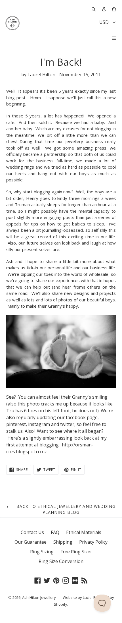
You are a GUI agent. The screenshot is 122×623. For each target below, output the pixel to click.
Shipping (62, 542)
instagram (39, 424)
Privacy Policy (93, 542)
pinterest (16, 424)
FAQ (55, 532)
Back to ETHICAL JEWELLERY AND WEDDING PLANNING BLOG (65, 509)
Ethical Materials (83, 532)
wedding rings (20, 167)
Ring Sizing (42, 552)
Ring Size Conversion (61, 561)
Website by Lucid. (77, 597)
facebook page (82, 417)
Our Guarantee (30, 542)
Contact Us (32, 532)
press (100, 148)
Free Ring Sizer (76, 552)
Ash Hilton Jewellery (39, 597)
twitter (67, 424)
